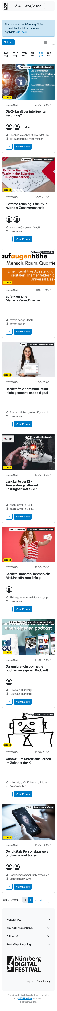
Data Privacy (43, 981)
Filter (10, 42)
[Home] (6, 6)
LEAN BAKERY (25, 998)
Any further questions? (20, 927)
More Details (23, 146)
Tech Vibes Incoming (19, 944)
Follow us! (12, 936)
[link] (41, 54)
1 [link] (30, 899)
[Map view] (52, 42)
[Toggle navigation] (48, 6)
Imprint (30, 981)
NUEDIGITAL (14, 919)
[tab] (9, 147)
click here (21, 32)
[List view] (44, 42)
